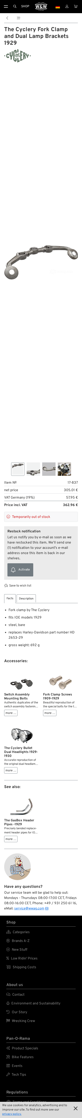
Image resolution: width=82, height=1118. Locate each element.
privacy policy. (11, 1114)
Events (14, 1066)
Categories (18, 932)
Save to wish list (20, 586)
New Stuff (16, 950)
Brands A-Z (18, 941)
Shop (25, 6)
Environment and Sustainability (33, 1003)
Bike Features (20, 1057)
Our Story (16, 1012)
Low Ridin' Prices (22, 958)
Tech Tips (16, 1075)
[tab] (10, 598)
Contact (15, 995)
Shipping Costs (21, 967)
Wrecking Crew (20, 1021)
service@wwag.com (29, 908)
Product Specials (22, 1048)
